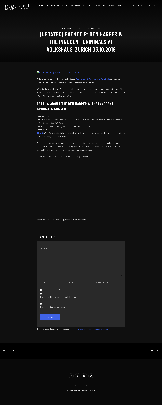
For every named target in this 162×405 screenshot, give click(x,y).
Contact (73, 386)
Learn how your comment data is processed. (90, 329)
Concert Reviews (92, 6)
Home (42, 6)
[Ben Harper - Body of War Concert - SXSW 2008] (58, 72)
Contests (123, 6)
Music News (53, 6)
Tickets (40, 133)
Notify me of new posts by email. (54, 307)
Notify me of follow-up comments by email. (58, 297)
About (141, 6)
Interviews (109, 6)
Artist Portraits (71, 6)
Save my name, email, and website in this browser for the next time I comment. (73, 290)
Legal (81, 386)
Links (133, 6)
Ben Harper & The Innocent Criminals (93, 79)
